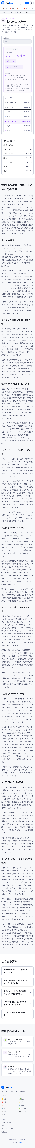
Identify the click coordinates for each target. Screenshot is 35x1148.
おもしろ (9, 12)
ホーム (3, 12)
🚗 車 (3, 1108)
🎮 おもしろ (22, 1111)
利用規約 (4, 1132)
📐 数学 (21, 1102)
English (15, 1142)
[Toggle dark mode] (32, 3)
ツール (16, 12)
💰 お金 (3, 1099)
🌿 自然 (21, 1099)
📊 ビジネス (22, 1108)
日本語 (20, 1142)
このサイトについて (7, 1122)
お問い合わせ (5, 1125)
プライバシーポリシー (8, 1129)
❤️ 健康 (3, 1102)
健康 (12, 8)
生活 (19, 8)
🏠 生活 (3, 1105)
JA (27, 3)
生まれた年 (6, 38)
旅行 (31, 8)
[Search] (19, 3)
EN (23, 3)
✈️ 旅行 (3, 1111)
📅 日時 (3, 1114)
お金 (5, 8)
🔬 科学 (21, 1105)
